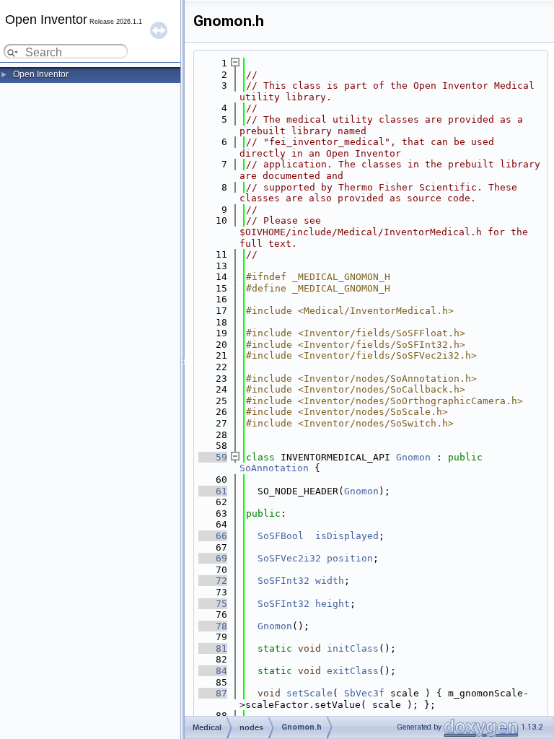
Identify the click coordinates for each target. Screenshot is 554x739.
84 (212, 670)
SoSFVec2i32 (289, 558)
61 (212, 491)
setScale (309, 693)
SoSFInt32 (283, 580)
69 (212, 558)
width (329, 580)
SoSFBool (281, 535)
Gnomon (413, 457)
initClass (353, 648)
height (332, 603)
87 (212, 693)
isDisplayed (347, 535)
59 (212, 457)
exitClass (353, 670)
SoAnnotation (274, 468)
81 (212, 648)
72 (212, 580)
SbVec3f (364, 693)
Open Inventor (41, 74)
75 (212, 603)
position (350, 558)
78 (212, 626)
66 (212, 535)
